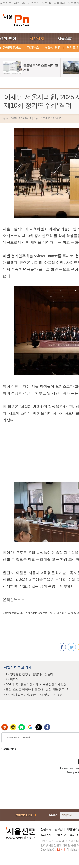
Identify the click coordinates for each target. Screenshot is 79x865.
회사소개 (46, 834)
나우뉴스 (33, 2)
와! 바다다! (12, 679)
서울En (46, 2)
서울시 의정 (53, 47)
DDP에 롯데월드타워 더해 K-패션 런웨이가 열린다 (37, 684)
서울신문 (5, 2)
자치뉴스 (33, 47)
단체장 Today (12, 47)
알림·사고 (60, 834)
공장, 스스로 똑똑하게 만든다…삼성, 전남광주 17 (37, 689)
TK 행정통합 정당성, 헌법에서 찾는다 (29, 674)
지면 (69, 829)
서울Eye (19, 2)
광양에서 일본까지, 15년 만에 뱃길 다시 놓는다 (36, 694)
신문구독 (46, 829)
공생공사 (59, 2)
